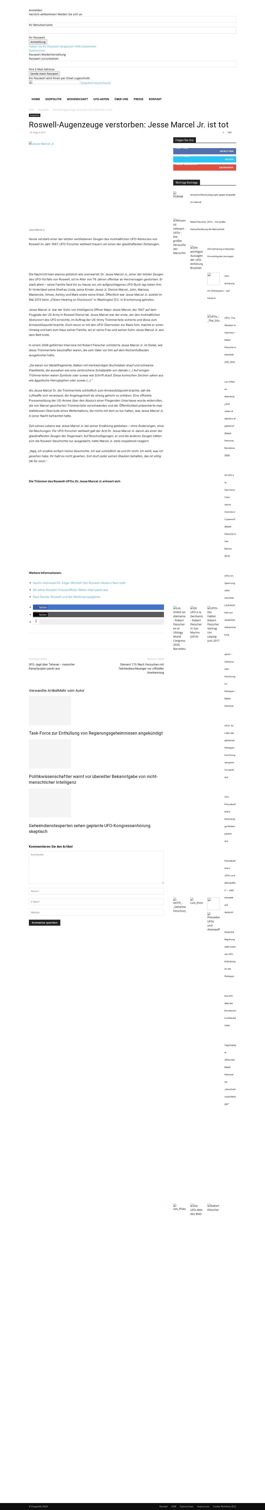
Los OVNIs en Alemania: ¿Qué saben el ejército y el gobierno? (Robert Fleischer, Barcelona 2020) (230, 419)
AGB (173, 1506)
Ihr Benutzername (41, 25)
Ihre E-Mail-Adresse (42, 69)
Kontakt (155, 99)
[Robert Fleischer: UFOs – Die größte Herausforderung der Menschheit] (179, 253)
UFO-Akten (101, 99)
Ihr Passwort (37, 37)
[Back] (30, 6)
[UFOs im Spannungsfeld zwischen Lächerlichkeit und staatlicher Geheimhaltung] (213, 640)
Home (36, 99)
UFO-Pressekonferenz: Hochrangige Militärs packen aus (230, 819)
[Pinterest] (51, 641)
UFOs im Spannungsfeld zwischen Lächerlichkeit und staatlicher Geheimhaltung (230, 605)
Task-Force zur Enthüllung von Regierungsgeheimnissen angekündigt (96, 733)
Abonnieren (226, 167)
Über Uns (121, 99)
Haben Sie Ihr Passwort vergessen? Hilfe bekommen (62, 46)
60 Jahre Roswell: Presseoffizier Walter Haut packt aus (70, 590)
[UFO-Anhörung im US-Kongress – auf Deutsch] (213, 284)
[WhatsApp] (59, 641)
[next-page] (32, 839)
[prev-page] (30, 839)
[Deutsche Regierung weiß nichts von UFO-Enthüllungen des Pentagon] (179, 1209)
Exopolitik (53, 99)
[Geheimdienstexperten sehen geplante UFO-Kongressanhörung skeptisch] (96, 803)
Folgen (229, 159)
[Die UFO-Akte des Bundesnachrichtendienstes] (196, 1214)
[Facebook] (33, 641)
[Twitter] (42, 641)
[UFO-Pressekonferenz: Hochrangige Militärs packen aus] (213, 909)
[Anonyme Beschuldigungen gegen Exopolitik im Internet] (179, 196)
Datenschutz (37, 50)
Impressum (203, 1506)
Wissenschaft (77, 99)
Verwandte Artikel (43, 690)
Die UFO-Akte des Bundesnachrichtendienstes (230, 1011)
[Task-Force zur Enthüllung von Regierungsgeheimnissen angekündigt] (96, 710)
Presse (138, 99)
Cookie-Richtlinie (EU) (224, 1506)
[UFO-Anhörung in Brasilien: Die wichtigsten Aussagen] (196, 268)
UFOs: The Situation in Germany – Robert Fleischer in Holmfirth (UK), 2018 (230, 340)
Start (31, 109)
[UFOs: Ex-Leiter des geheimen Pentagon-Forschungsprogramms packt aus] (196, 903)
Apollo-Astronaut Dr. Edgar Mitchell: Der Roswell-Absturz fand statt (79, 583)
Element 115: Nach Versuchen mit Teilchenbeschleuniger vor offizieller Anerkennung (141, 668)
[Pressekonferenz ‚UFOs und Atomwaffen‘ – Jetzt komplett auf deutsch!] (213, 929)
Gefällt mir (226, 151)
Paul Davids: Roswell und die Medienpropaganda (66, 597)
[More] (69, 641)
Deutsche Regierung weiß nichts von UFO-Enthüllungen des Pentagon (230, 954)
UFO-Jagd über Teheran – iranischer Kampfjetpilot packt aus (52, 666)
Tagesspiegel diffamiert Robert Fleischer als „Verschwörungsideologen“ (230, 1074)
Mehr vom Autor (71, 690)
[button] (231, 85)
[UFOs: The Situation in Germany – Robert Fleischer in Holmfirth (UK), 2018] (213, 320)
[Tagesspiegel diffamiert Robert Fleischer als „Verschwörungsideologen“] (213, 1210)
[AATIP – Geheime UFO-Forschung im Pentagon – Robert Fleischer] (179, 911)
